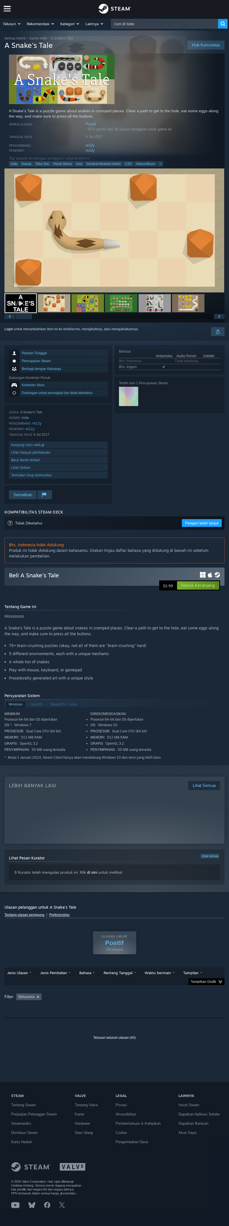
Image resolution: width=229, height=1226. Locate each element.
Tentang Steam (23, 1105)
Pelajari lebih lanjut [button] (201, 523)
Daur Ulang (84, 1133)
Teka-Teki (42, 163)
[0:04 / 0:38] (114, 230)
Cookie (121, 1133)
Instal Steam (188, 1105)
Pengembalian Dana (132, 1142)
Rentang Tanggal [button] (118, 973)
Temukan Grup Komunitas (31, 475)
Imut (79, 163)
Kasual (26, 163)
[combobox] (164, 24)
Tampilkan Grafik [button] (203, 982)
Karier (79, 1114)
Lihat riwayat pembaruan (30, 452)
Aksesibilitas (126, 1114)
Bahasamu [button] (26, 997)
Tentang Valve (86, 1105)
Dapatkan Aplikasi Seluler (199, 1114)
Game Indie (38, 38)
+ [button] (160, 163)
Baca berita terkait (25, 460)
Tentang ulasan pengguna (24, 915)
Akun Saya (187, 1133)
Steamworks (21, 1123)
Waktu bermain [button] (158, 973)
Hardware (82, 1123)
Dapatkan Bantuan (193, 1123)
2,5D (128, 163)
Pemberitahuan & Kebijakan (138, 1123)
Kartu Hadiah (21, 1142)
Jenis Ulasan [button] (17, 973)
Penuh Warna (62, 163)
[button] (12, 23)
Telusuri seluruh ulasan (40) (114, 1038)
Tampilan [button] (191, 973)
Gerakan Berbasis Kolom (104, 163)
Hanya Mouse (145, 163)
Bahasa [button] (85, 973)
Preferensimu (59, 915)
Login (8, 329)
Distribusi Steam (24, 1133)
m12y (90, 145)
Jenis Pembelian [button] (53, 973)
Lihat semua (210, 856)
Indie (14, 163)
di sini (92, 872)
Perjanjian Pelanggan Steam (34, 1114)
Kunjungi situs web (26, 445)
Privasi (121, 1105)
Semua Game (15, 38)
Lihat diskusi (20, 467)
